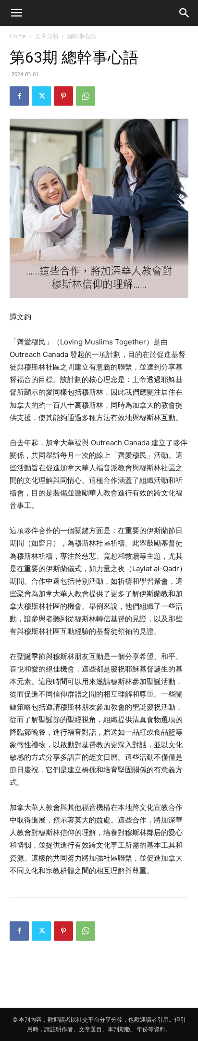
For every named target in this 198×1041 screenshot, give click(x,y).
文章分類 (46, 36)
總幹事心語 (81, 36)
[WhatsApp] (85, 96)
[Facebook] (19, 96)
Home (18, 36)
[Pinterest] (63, 96)
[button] (16, 13)
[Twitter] (41, 96)
